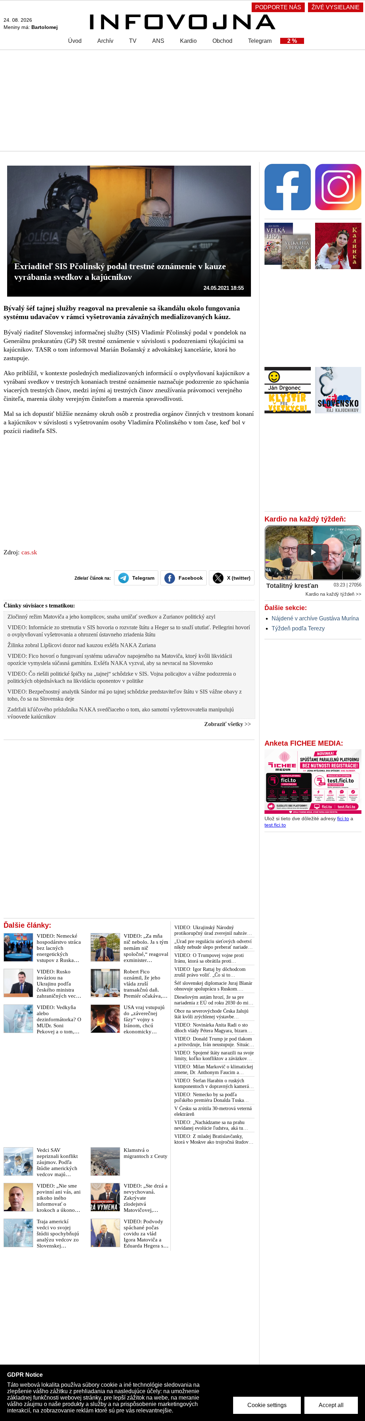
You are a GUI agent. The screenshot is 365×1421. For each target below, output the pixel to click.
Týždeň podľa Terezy (298, 628)
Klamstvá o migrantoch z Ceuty (146, 1153)
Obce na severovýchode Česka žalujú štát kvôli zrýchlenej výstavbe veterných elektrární (211, 1014)
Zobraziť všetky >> (227, 724)
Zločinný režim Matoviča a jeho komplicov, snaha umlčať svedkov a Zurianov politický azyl (111, 617)
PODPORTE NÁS (278, 7)
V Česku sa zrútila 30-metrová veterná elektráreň (213, 1111)
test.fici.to (275, 825)
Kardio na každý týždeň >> (333, 594)
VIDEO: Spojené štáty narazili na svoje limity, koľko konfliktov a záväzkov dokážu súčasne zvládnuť (214, 1056)
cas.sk (29, 552)
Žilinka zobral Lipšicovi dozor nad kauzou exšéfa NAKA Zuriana (81, 645)
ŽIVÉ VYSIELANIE (336, 7)
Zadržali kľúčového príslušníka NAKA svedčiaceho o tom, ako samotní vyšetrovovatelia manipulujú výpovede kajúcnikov (120, 713)
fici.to (343, 818)
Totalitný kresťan (292, 585)
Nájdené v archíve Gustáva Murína (315, 618)
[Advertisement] (182, 100)
